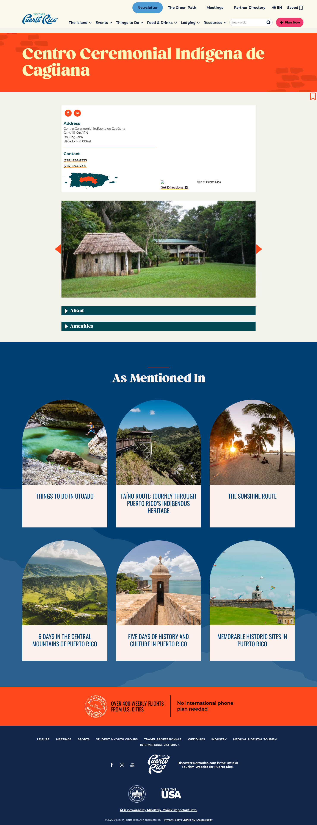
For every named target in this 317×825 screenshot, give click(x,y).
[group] (158, 249)
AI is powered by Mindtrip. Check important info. (158, 810)
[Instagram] (122, 764)
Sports (83, 739)
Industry (219, 739)
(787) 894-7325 (75, 160)
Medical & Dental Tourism (255, 739)
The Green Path (182, 8)
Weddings (196, 739)
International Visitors (159, 745)
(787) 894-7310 (75, 166)
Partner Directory (249, 8)
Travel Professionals (162, 739)
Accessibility (204, 819)
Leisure (43, 739)
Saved (292, 8)
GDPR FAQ (188, 819)
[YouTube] (132, 764)
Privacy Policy (172, 819)
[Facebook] (112, 764)
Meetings (215, 8)
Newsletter (148, 8)
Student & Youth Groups (117, 739)
